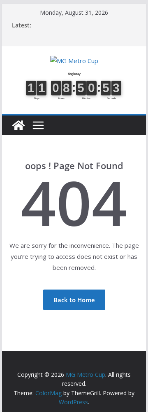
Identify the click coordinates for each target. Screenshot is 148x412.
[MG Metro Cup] (18, 125)
